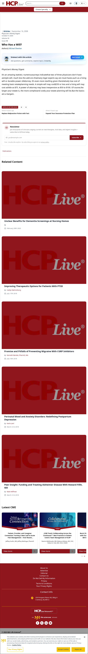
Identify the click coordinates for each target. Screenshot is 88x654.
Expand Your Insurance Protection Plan (60, 113)
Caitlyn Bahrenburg (14, 290)
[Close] (84, 637)
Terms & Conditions (44, 583)
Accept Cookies (63, 649)
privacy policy (45, 142)
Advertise (44, 570)
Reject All (78, 649)
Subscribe (75, 138)
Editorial (44, 573)
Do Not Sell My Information (44, 578)
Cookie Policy (16, 645)
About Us (44, 568)
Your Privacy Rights (44, 586)
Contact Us (44, 576)
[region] (44, 644)
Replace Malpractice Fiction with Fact (15, 113)
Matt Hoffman (12, 492)
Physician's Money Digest (11, 34)
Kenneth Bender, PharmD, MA (17, 355)
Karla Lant (10, 423)
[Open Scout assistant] (76, 3)
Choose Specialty (42, 9)
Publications (7, 151)
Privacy (44, 581)
